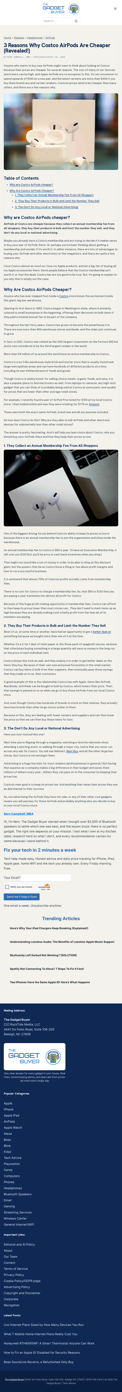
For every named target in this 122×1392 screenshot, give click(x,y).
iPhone (9, 1109)
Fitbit (7, 1152)
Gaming (9, 1206)
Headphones (34, 37)
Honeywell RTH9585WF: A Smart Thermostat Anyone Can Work (49, 1343)
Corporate (11, 1299)
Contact (9, 1263)
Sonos (8, 1170)
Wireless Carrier (15, 1218)
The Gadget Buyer (14, 1379)
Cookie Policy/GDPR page (22, 1281)
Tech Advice (12, 1158)
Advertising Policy (17, 1287)
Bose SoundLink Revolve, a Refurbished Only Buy (39, 1362)
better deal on (102, 631)
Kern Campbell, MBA (18, 57)
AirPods (50, 37)
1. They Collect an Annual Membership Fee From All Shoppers (54, 195)
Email (8, 1200)
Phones (9, 1182)
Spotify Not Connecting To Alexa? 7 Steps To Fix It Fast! (47, 968)
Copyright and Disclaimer (22, 1293)
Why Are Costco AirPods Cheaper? (32, 190)
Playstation (12, 1164)
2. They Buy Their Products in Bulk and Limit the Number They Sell (57, 200)
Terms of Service (16, 1269)
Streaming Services (18, 1212)
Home (7, 37)
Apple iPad (11, 1115)
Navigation (11, 1305)
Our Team (10, 1257)
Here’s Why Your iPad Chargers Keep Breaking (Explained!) (49, 928)
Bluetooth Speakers (18, 1194)
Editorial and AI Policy (19, 1244)
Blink (7, 1146)
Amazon (94, 404)
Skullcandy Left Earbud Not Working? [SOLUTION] (43, 955)
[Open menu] (115, 8)
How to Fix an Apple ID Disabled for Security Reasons (42, 1352)
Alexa (8, 1134)
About (8, 1250)
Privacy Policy (14, 1275)
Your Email (12, 878)
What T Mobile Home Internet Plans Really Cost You (40, 1334)
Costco (63, 296)
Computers (12, 1176)
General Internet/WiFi (19, 1224)
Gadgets (19, 37)
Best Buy (72, 751)
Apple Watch (13, 1127)
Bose (7, 1140)
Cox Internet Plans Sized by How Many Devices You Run (44, 1325)
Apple (8, 1103)
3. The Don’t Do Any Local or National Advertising (46, 207)
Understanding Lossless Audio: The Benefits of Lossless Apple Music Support (62, 941)
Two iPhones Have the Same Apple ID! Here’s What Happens (50, 982)
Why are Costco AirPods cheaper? (31, 184)
